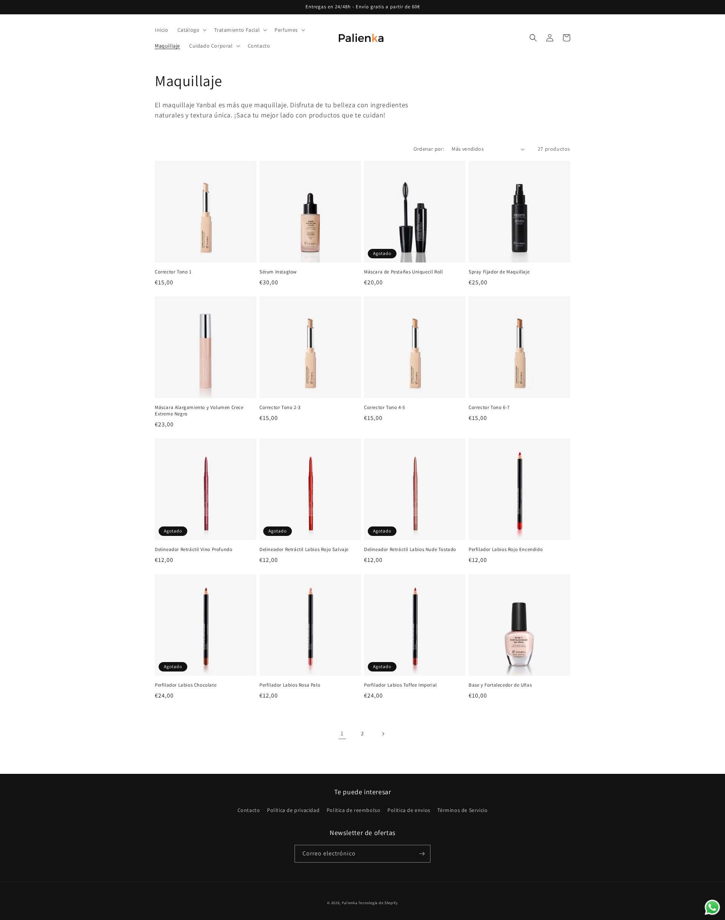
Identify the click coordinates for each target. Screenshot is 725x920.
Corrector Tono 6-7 (489, 407)
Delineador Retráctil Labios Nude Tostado (410, 549)
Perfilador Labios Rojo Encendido (506, 549)
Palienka (350, 902)
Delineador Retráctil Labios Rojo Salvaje (304, 549)
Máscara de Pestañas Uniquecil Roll (403, 272)
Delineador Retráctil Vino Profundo (193, 549)
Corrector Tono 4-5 (384, 407)
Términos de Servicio (462, 810)
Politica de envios (408, 810)
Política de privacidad (293, 810)
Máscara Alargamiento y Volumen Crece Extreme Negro (199, 410)
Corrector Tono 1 (173, 272)
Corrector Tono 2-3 (280, 407)
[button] (191, 30)
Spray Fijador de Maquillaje (499, 272)
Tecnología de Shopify (378, 902)
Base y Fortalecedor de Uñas (500, 685)
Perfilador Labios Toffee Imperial (400, 685)
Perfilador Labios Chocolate (185, 685)
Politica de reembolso (354, 810)
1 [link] (342, 733)
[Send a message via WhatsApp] (712, 907)
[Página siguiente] (383, 734)
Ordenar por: (428, 148)
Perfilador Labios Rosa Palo (289, 685)
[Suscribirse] (421, 854)
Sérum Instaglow (278, 272)
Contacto (249, 810)
